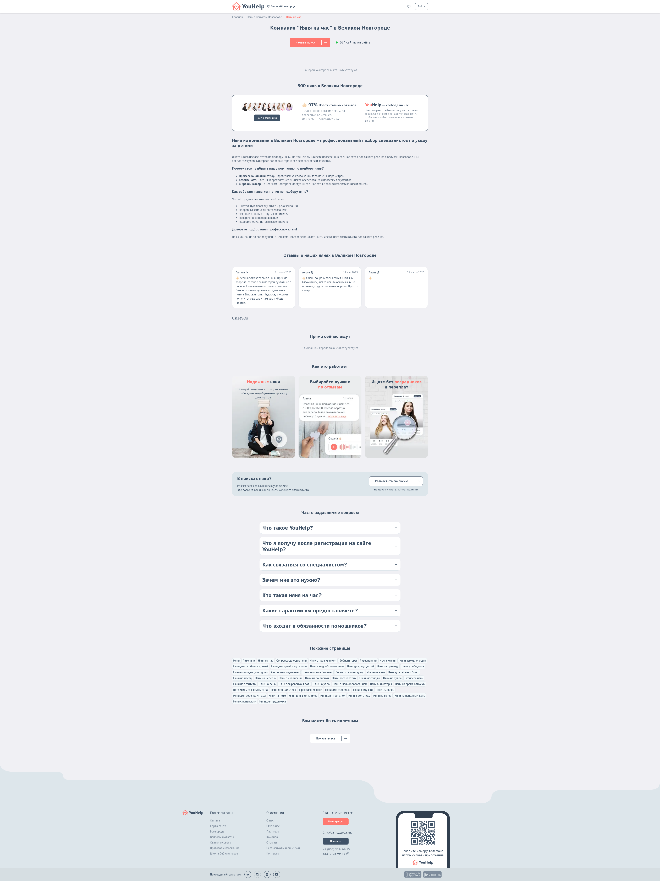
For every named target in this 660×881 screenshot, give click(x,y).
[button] (283, 6)
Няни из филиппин (317, 678)
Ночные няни (388, 660)
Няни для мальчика (283, 690)
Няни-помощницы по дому (250, 672)
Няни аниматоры (381, 684)
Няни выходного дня (412, 660)
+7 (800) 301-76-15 (336, 849)
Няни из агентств (244, 684)
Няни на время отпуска (410, 684)
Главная (237, 17)
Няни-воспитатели (344, 678)
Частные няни (376, 672)
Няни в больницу (359, 696)
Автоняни (249, 660)
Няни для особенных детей (250, 666)
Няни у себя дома (413, 666)
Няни (236, 660)
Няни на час (265, 660)
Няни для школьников (303, 696)
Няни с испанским (244, 701)
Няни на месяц (242, 678)
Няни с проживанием (323, 660)
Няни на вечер (382, 696)
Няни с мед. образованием (350, 684)
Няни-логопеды (369, 678)
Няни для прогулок (332, 696)
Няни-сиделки (385, 690)
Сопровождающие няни (291, 660)
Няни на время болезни (317, 672)
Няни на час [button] (293, 17)
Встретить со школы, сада (250, 690)
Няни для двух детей (360, 666)
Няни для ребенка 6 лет (403, 672)
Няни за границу (387, 666)
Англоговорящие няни (285, 672)
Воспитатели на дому (350, 672)
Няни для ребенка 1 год (294, 684)
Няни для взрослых (337, 690)
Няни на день (267, 684)
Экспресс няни (414, 678)
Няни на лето (277, 696)
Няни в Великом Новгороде (264, 17)
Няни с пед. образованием (327, 666)
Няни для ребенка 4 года (249, 696)
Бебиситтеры (348, 660)
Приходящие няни (310, 690)
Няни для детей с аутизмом (289, 666)
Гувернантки (368, 660)
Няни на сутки (392, 678)
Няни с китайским (290, 678)
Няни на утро (321, 684)
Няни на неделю (265, 678)
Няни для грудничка (272, 701)
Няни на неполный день (409, 696)
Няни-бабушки (363, 690)
